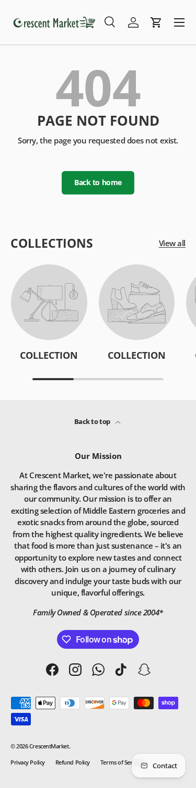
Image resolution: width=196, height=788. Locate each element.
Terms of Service (121, 762)
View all (172, 243)
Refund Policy (72, 762)
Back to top (93, 421)
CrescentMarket (49, 746)
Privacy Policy (27, 762)
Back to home (98, 182)
